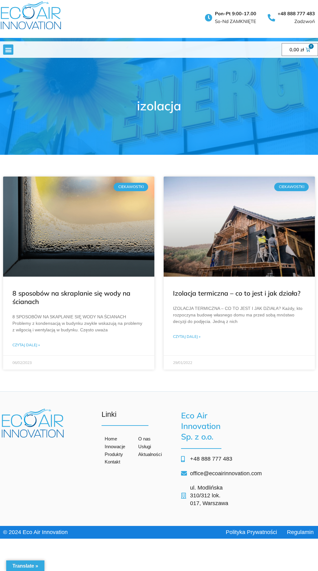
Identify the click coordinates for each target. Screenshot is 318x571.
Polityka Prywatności (251, 532)
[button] (8, 49)
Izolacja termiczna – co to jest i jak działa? (237, 293)
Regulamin (300, 532)
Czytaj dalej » (26, 345)
